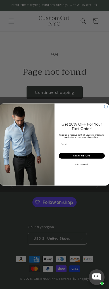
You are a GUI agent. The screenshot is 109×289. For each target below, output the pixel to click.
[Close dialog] (106, 106)
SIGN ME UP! (81, 155)
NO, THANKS (82, 164)
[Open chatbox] (97, 277)
